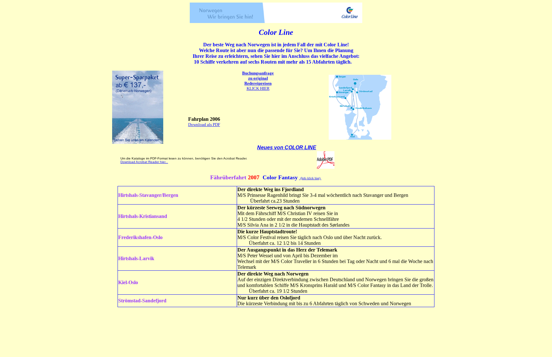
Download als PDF (204, 124)
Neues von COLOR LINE (286, 147)
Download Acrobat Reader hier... (144, 162)
